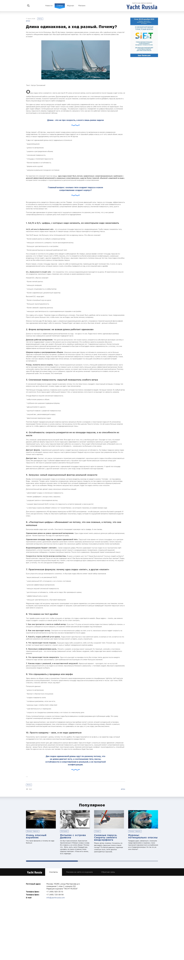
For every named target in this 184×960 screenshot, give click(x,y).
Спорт (97, 831)
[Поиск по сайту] (28, 5)
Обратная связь (108, 872)
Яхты (40, 19)
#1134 (28, 21)
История (64, 831)
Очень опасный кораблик (36, 836)
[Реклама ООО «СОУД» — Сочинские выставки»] (144, 37)
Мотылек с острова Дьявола (73, 836)
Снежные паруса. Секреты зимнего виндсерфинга (105, 837)
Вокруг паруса (32, 831)
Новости (48, 6)
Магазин (81, 6)
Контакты (53, 872)
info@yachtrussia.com (55, 898)
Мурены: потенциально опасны (143, 836)
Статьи (60, 6)
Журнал (70, 6)
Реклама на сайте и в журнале (79, 872)
